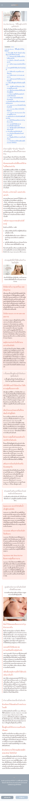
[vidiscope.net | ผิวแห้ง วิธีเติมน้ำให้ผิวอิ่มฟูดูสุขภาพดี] (14, 5)
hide (12, 46)
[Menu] (2, 5)
